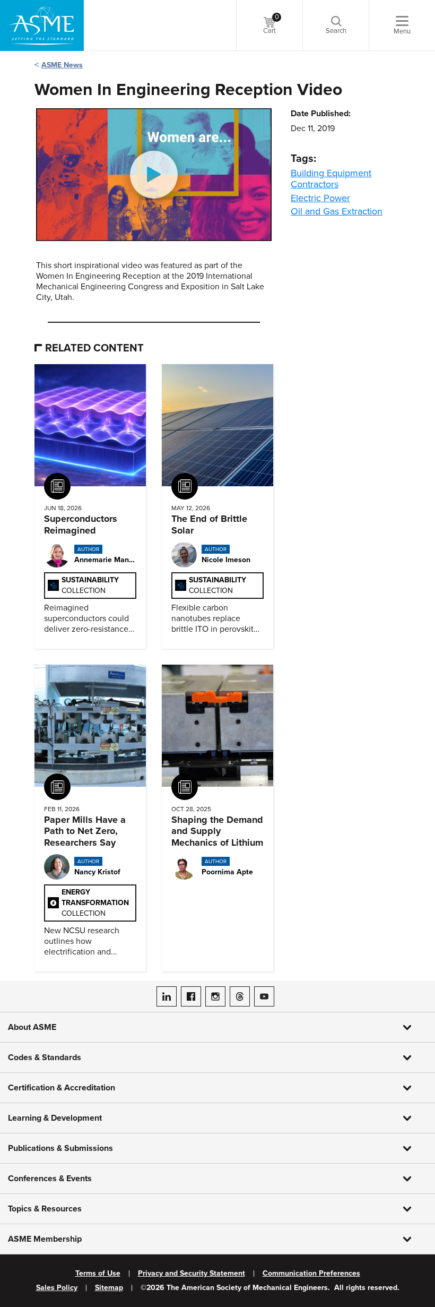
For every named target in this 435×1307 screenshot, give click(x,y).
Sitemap (109, 1288)
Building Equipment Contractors (331, 178)
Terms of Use (97, 1273)
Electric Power (320, 198)
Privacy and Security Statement (191, 1273)
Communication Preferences (311, 1273)
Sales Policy (56, 1288)
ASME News (62, 65)
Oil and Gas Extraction (336, 211)
